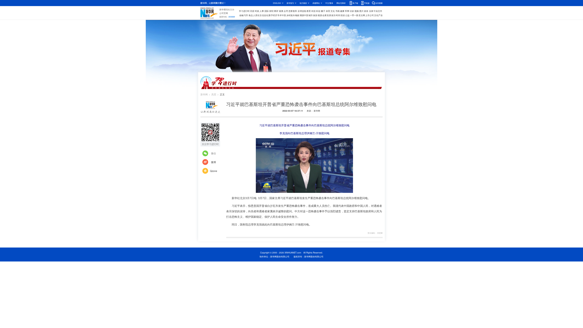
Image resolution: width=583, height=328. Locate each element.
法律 (371, 10)
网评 (276, 10)
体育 (328, 10)
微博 (213, 162)
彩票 (329, 15)
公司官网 (223, 13)
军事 (347, 10)
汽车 (246, 15)
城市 (311, 15)
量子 (323, 10)
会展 (324, 15)
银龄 (297, 15)
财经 (271, 10)
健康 (342, 10)
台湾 (286, 10)
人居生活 (257, 15)
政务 (366, 10)
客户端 (355, 3)
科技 (313, 10)
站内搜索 (379, 3)
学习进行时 (244, 10)
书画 (337, 10)
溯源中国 (304, 15)
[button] (258, 189)
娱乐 (333, 15)
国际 (266, 10)
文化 (333, 10)
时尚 (338, 15)
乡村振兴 (290, 15)
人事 (262, 10)
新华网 (204, 94)
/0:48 (268, 190)
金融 (241, 15)
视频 (357, 10)
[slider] (342, 189)
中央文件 (378, 10)
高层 (252, 10)
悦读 (343, 15)
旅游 (315, 15)
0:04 (264, 190)
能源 (320, 15)
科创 (318, 10)
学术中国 (281, 15)
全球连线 (302, 10)
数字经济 (273, 15)
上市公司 (369, 15)
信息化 (265, 15)
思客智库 (292, 10)
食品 (251, 15)
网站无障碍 (341, 3)
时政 (257, 10)
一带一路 (354, 15)
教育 (309, 10)
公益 (347, 15)
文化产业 (378, 15)
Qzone (213, 171)
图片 (361, 10)
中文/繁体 (329, 3)
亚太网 (362, 15)
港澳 (281, 10)
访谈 (352, 10)
